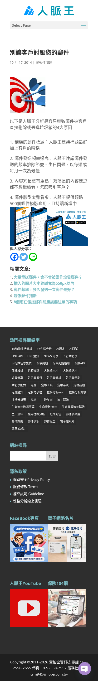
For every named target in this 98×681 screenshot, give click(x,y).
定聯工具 (47, 385)
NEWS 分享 (51, 356)
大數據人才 (51, 371)
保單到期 (42, 363)
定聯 (33, 385)
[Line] (33, 257)
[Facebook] (14, 257)
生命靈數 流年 (48, 407)
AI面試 (73, 349)
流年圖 (48, 400)
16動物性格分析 (22, 349)
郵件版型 (49, 421)
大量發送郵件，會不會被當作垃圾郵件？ (48, 277)
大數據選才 (70, 371)
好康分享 (17, 378)
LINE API (17, 356)
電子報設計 (67, 421)
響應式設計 (19, 429)
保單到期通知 (61, 363)
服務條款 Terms (25, 486)
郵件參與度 (73, 414)
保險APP (79, 363)
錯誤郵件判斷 (25, 295)
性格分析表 (19, 400)
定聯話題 (79, 385)
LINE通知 (33, 356)
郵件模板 (33, 421)
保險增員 (17, 371)
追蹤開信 (55, 414)
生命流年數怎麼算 (23, 407)
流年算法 (63, 400)
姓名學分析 (54, 378)
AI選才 (60, 349)
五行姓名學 (70, 356)
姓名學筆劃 (73, 378)
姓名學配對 (19, 385)
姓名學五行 (35, 378)
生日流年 (17, 414)
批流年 (35, 400)
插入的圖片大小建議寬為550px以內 (44, 283)
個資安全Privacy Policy (31, 479)
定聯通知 (17, 392)
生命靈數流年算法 (73, 407)
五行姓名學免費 (22, 363)
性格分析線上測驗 (27, 500)
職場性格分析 (36, 414)
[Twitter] (24, 257)
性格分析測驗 (77, 392)
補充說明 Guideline (28, 493)
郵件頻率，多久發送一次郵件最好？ (44, 289)
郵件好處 (17, 421)
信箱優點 (33, 371)
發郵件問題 (44, 62)
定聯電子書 (35, 392)
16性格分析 (44, 349)
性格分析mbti (55, 392)
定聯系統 (63, 385)
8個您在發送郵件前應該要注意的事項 (45, 301)
